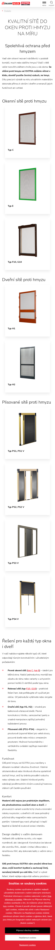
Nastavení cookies (27, 945)
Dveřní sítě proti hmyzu (23, 280)
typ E (36, 670)
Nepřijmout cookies (27, 938)
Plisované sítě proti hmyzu (26, 402)
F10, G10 (31, 688)
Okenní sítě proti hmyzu (24, 101)
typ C (30, 670)
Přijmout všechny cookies (27, 930)
